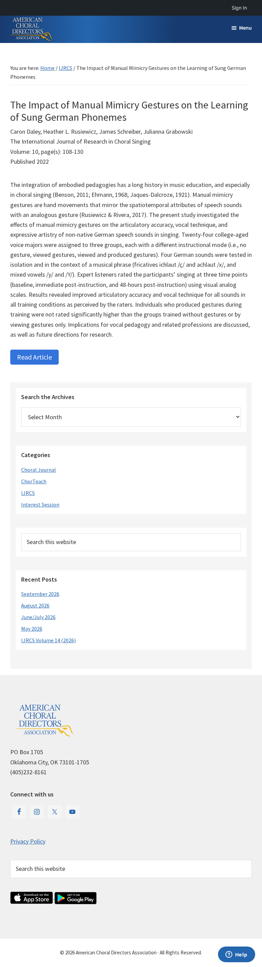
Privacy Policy (27, 841)
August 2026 (35, 605)
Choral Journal (38, 469)
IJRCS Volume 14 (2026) (48, 640)
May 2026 (31, 628)
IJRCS (28, 492)
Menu (245, 27)
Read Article (34, 357)
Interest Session (40, 504)
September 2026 (40, 593)
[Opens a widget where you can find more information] (236, 955)
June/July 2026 (38, 617)
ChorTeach (33, 481)
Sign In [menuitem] (239, 8)
